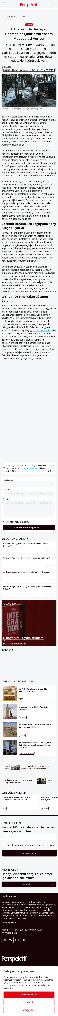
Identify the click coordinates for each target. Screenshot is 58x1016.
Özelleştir (29, 1002)
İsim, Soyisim (8, 480)
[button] (4, 4)
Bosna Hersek (10, 70)
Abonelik (26, 884)
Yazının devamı (9, 922)
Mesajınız (6, 499)
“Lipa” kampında (41, 330)
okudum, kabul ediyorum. (31, 845)
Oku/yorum (10, 603)
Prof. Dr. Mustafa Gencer (14, 643)
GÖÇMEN (29, 25)
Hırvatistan (36, 70)
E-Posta (6, 489)
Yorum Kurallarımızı (29, 468)
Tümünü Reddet (29, 1009)
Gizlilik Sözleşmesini (17, 845)
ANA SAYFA (11, 16)
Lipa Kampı (49, 70)
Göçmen (23, 70)
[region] (29, 991)
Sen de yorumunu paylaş (26, 527)
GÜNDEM (25, 16)
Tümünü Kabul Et (29, 994)
